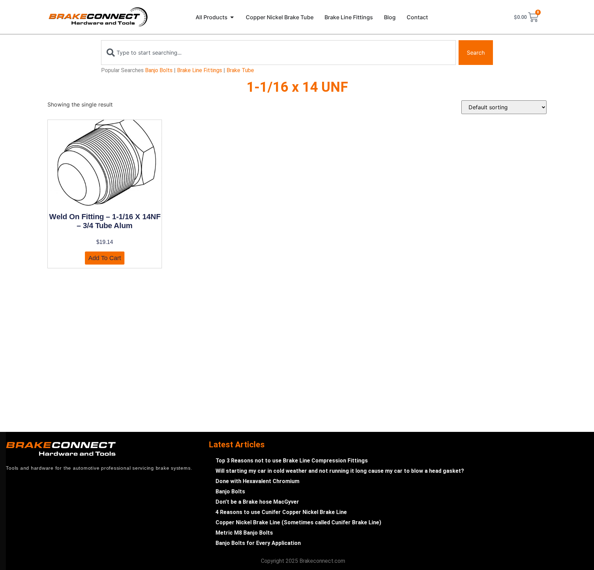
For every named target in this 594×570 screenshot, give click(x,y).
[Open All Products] (232, 17)
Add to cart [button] (104, 258)
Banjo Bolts (159, 70)
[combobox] (278, 52)
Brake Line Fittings (199, 70)
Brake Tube (240, 70)
